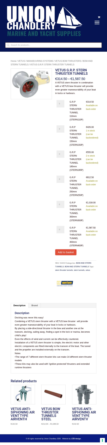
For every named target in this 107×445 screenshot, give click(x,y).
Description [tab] (19, 305)
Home (13, 61)
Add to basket (66, 252)
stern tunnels (79, 270)
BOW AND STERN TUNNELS (77, 266)
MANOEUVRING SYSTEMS (40, 61)
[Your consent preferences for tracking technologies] (102, 440)
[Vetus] (65, 284)
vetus (88, 270)
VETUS (21, 61)
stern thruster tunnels (64, 270)
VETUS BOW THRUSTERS (68, 61)
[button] (47, 73)
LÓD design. (76, 439)
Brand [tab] (34, 305)
